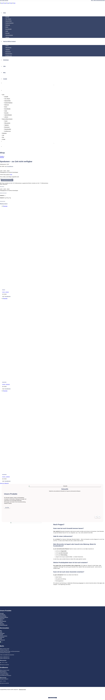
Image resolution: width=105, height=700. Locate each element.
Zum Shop (7, 507)
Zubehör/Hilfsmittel (3, 625)
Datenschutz (2, 639)
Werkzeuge (2, 618)
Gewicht (2, 174)
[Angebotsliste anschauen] (3, 90)
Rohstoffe (2, 157)
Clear (11, 174)
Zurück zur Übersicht (4, 483)
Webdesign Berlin (22, 689)
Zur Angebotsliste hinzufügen (7, 180)
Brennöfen (2, 623)
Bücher (1, 619)
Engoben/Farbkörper (4, 617)
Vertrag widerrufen (52, 697)
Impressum (2, 637)
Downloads (2, 633)
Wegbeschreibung (3, 635)
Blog (1, 630)
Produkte (2, 156)
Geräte (1, 622)
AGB (1, 638)
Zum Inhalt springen (4, 0)
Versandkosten (10, 166)
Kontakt (1, 634)
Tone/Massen (2, 614)
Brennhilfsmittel (3, 621)
